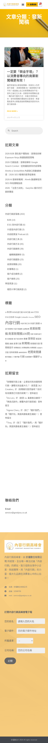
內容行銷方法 (13, 244)
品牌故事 (26, 329)
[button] (23, 4)
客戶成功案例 (13, 274)
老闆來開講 (34, 352)
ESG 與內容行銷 (14, 225)
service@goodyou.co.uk (16, 512)
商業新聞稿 (12, 264)
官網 (31, 334)
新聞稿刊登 (35, 344)
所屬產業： (10, 640)
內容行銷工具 (13, 239)
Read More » (12, 111)
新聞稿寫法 (18, 348)
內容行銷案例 (13, 249)
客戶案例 (11, 279)
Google (18, 317)
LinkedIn (24, 317)
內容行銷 (12, 323)
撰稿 (11, 344)
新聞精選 (33, 348)
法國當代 (39, 348)
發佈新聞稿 (13, 352)
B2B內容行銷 (17, 312)
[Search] (8, 130)
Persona (31, 317)
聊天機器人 (9, 357)
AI (6, 312)
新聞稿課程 (26, 348)
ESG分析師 (9, 317)
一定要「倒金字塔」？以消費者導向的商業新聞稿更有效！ (22, 76)
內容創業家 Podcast (16, 234)
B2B (9, 220)
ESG (36, 312)
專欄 (25, 339)
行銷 (22, 356)
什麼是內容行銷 (14, 229)
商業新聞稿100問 (19, 333)
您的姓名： (10, 621)
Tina (9, 422)
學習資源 (9, 283)
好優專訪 (11, 269)
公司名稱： (10, 650)
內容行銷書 (35, 323)
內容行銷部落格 (12, 214)
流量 (7, 352)
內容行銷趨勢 (13, 259)
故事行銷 (17, 344)
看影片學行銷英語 (15, 289)
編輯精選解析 (15, 254)
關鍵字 (36, 356)
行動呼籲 (16, 357)
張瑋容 (31, 338)
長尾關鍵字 (29, 357)
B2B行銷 (26, 312)
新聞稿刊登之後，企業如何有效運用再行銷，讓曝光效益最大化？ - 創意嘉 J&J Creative (23, 385)
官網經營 (10, 339)
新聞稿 (26, 343)
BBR (32, 312)
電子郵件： (10, 631)
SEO (37, 316)
